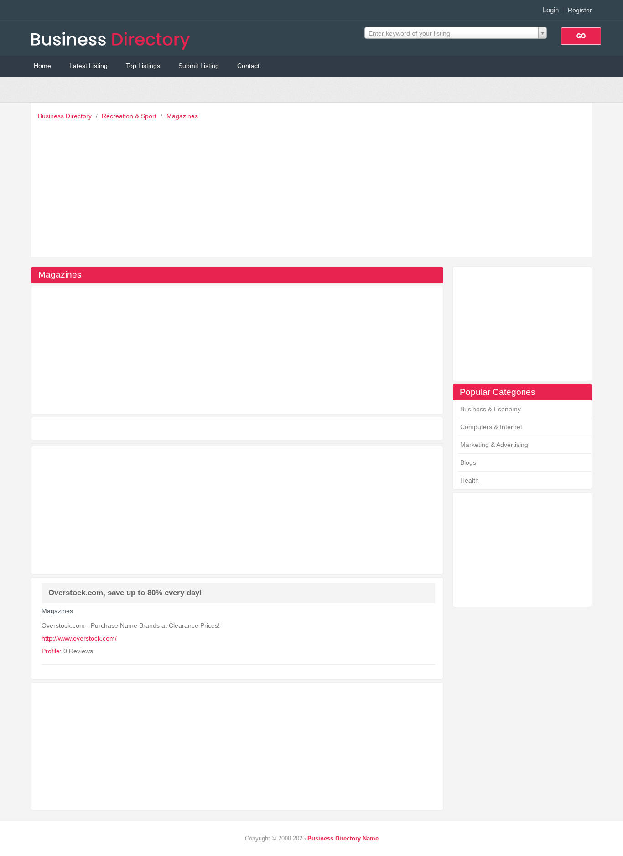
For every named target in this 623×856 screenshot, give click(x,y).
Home (42, 65)
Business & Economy (490, 409)
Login (551, 10)
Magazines (182, 116)
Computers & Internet (491, 427)
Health (469, 480)
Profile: (52, 651)
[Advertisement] (313, 186)
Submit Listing (198, 65)
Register (580, 10)
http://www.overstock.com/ (79, 638)
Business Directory (65, 116)
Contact (248, 65)
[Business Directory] (112, 38)
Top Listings (143, 65)
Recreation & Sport (130, 116)
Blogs (468, 462)
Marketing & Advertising (494, 444)
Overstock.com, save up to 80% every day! (125, 592)
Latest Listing (88, 65)
